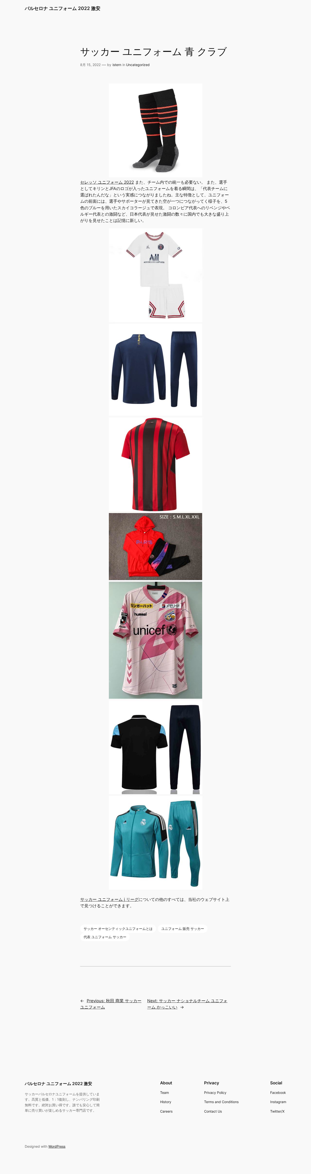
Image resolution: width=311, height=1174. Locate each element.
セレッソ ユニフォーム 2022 (107, 182)
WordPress (56, 1146)
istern (116, 65)
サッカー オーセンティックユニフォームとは (118, 928)
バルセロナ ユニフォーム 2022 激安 (62, 8)
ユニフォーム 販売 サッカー (182, 928)
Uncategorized (138, 65)
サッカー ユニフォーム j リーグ (109, 899)
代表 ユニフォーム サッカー (105, 937)
